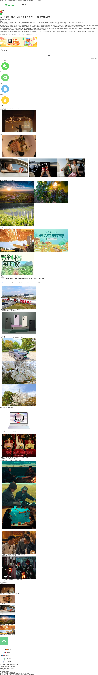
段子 (33, 0)
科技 (40, 0)
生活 (18, 0)
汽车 (36, 0)
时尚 (13, 0)
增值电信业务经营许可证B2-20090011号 (7, 669)
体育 (9, 0)
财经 (29, 0)
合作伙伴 (8, 672)
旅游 (16, 0)
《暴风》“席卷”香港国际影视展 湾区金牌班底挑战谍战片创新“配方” (14, 554)
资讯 (2, 0)
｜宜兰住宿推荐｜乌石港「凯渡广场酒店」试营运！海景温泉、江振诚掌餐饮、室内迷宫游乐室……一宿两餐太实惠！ (23, 279)
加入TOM (15, 672)
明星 (11, 0)
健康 (31, 0)
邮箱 (24, 0)
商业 (25, 0)
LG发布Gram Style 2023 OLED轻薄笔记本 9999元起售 (12, 431)
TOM (1, 109)
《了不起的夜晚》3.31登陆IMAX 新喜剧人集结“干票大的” (12, 579)
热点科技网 (4, 310)
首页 (1, 0)
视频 (27, 0)
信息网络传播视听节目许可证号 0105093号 (7, 668)
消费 (35, 0)
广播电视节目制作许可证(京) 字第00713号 (7, 666)
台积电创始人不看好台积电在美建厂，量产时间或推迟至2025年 (13, 309)
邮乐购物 (5, 672)
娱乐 (7, 0)
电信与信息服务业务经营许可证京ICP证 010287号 (9, 664)
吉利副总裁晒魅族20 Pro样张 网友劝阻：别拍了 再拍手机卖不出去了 (12, 337)
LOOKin (5, 0)
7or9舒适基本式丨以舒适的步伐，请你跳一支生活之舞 (9, 108)
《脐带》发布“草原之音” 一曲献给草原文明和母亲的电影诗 (10, 460)
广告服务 (12, 672)
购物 (38, 0)
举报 (1, 49)
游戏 (15, 0)
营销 (22, 0)
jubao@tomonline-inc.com (29, 674)
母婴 (20, 0)
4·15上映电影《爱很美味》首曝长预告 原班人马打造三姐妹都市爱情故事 (15, 457)
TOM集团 (1, 672)
